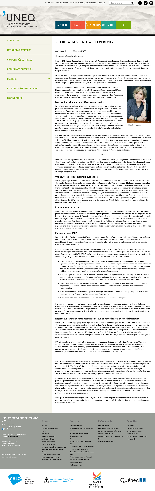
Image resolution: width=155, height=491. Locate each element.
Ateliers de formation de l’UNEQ (109, 428)
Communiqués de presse (19, 59)
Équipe (44, 431)
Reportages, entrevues (20, 69)
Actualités (108, 25)
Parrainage (73, 439)
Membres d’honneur (48, 442)
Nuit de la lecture (103, 426)
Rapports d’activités (48, 444)
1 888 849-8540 (20, 434)
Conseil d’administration (50, 428)
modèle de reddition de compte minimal (106, 275)
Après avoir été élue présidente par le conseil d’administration (124, 61)
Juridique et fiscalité (76, 426)
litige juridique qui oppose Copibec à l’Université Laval (100, 118)
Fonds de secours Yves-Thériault (81, 457)
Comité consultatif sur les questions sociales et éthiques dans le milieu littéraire (54, 449)
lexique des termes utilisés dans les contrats (101, 283)
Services (78, 25)
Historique (45, 434)
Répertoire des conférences (79, 460)
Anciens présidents (48, 439)
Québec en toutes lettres (106, 441)
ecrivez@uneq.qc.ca (14, 436)
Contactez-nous (62, 3)
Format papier (15, 98)
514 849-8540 (9, 434)
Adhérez (101, 3)
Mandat (44, 426)
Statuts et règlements (49, 436)
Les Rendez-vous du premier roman (81, 446)
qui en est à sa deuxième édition (108, 344)
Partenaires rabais (76, 462)
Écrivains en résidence (105, 434)
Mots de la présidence (19, 50)
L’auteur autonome (76, 436)
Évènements (93, 25)
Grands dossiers (132, 434)
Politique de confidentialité (51, 454)
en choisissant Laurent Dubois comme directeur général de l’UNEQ (86, 88)
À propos (62, 25)
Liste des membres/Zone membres (83, 3)
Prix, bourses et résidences (79, 449)
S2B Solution (13, 457)
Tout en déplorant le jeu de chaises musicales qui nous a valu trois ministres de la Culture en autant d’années (102, 184)
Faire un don (49, 3)
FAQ (123, 25)
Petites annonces (76, 465)
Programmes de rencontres (79, 433)
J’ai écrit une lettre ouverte (90, 147)
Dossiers (12, 78)
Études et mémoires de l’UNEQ (22, 88)
